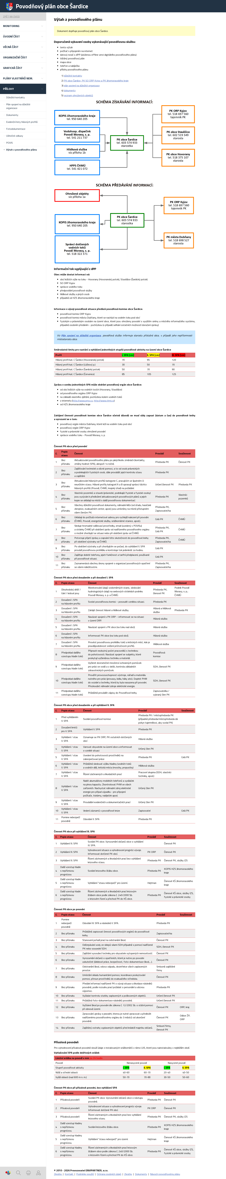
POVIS (9, 143)
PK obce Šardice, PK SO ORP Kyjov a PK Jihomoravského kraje (96, 80)
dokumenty (70, 90)
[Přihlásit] (38, 1173)
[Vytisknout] (28, 1173)
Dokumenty (12, 115)
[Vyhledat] (18, 1173)
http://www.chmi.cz (104, 400)
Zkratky (58, 1174)
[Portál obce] (8, 1173)
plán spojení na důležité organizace (82, 85)
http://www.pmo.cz (83, 400)
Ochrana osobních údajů (109, 1174)
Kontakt (69, 1174)
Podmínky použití (85, 1174)
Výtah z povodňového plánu (21, 149)
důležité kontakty (73, 76)
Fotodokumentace (15, 129)
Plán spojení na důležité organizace (18, 106)
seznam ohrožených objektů (78, 95)
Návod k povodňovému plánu (165, 1174)
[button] (23, 26)
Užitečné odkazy (14, 136)
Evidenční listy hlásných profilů (22, 122)
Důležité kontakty (15, 97)
